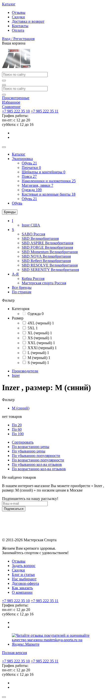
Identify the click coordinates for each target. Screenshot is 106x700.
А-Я (15, 274)
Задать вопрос (23, 566)
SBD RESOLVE (50, 265)
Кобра (33, 278)
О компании (22, 592)
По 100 (18, 434)
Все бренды (22, 287)
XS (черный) (40, 338)
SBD (40, 238)
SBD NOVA (46, 256)
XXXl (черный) (42, 348)
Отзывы (18, 12)
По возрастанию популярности (38, 460)
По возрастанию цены (30, 447)
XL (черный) (40, 333)
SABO (33, 234)
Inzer (31, 225)
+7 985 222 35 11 (44, 111)
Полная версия (14, 653)
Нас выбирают (24, 579)
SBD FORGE (47, 247)
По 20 (17, 425)
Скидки (18, 17)
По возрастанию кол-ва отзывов (39, 469)
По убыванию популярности (36, 455)
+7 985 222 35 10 (16, 111)
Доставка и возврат (28, 21)
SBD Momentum (50, 252)
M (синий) (20, 408)
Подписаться (13, 509)
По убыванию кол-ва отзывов (37, 464)
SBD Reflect (46, 261)
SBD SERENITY (50, 270)
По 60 (17, 429)
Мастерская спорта (44, 283)
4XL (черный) (41, 323)
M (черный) (39, 358)
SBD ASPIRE (47, 243)
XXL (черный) (41, 343)
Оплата (18, 30)
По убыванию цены (28, 451)
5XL (33, 328)
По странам (21, 292)
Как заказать (22, 588)
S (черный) (38, 363)
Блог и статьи (23, 574)
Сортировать (23, 442)
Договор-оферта (25, 583)
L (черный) (38, 353)
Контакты (20, 26)
